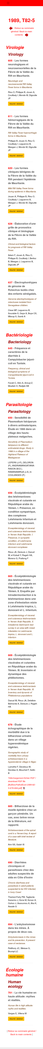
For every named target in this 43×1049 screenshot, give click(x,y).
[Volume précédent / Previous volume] (10, 27)
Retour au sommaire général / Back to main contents (22, 31)
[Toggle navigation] (8, 3)
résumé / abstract (16, 103)
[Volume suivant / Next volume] (26, 34)
